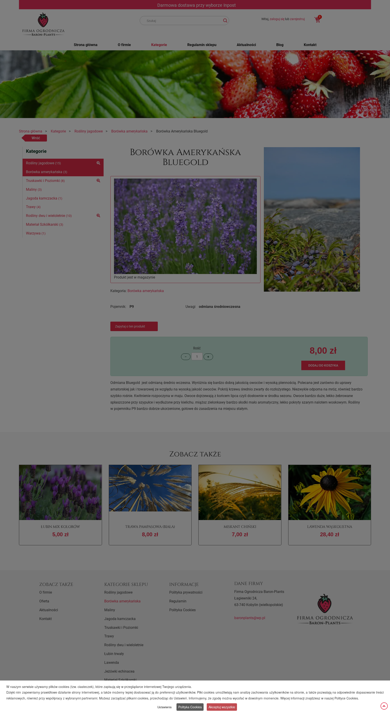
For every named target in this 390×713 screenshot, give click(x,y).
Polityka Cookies (190, 707)
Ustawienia (164, 707)
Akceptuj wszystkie (222, 707)
